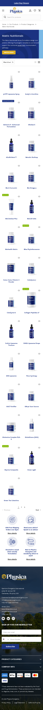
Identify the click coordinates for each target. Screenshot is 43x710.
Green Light (31, 470)
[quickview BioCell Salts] (39, 196)
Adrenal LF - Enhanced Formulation (11, 126)
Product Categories (12, 659)
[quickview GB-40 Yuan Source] (39, 384)
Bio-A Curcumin (11, 188)
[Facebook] (3, 619)
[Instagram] (13, 619)
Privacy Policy (6, 702)
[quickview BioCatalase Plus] (18, 196)
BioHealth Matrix (11, 249)
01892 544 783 (6, 614)
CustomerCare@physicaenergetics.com (15, 597)
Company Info (8, 667)
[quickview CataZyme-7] (39, 257)
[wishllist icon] (35, 10)
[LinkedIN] (8, 619)
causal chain (21, 45)
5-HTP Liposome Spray (11, 94)
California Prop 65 (34, 702)
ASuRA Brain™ (11, 157)
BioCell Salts (31, 219)
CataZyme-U (11, 313)
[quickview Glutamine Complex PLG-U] (18, 415)
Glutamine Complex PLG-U (11, 438)
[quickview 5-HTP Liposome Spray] (18, 71)
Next (37, 510)
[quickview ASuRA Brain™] (18, 135)
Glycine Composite (11, 470)
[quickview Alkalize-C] (39, 102)
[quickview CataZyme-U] (18, 290)
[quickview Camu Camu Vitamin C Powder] (18, 257)
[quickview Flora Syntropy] (39, 353)
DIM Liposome (11, 376)
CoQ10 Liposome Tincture (11, 344)
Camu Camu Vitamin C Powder (11, 281)
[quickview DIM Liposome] (18, 353)
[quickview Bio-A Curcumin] (18, 165)
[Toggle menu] (6, 10)
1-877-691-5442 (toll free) (10, 602)
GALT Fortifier (11, 406)
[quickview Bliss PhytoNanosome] (39, 227)
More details (12, 533)
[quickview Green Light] (39, 447)
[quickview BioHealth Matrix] (18, 227)
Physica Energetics (13, 699)
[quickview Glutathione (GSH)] (39, 415)
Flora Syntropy (31, 376)
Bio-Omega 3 (31, 188)
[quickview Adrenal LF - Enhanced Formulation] (18, 102)
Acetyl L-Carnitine (31, 94)
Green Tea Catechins (11, 500)
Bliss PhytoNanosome (32, 249)
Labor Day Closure (21, 3)
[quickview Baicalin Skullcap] (39, 135)
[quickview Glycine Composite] (18, 447)
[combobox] (5, 639)
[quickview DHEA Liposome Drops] (39, 321)
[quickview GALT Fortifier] (18, 384)
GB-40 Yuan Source (32, 406)
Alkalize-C (31, 125)
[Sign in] (30, 10)
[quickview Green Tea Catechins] (18, 478)
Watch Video (9, 52)
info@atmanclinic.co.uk (9, 611)
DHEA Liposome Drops (31, 343)
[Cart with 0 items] (39, 10)
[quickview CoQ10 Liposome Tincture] (18, 321)
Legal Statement (19, 702)
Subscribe (10, 647)
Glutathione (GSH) (32, 437)
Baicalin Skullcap (32, 157)
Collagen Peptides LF (31, 313)
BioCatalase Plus (11, 219)
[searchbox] (21, 17)
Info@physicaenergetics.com (11, 600)
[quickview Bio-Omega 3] (39, 165)
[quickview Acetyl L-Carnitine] (39, 71)
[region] (21, 3)
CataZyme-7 (31, 280)
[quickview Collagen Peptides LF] (39, 290)
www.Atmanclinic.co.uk (9, 609)
